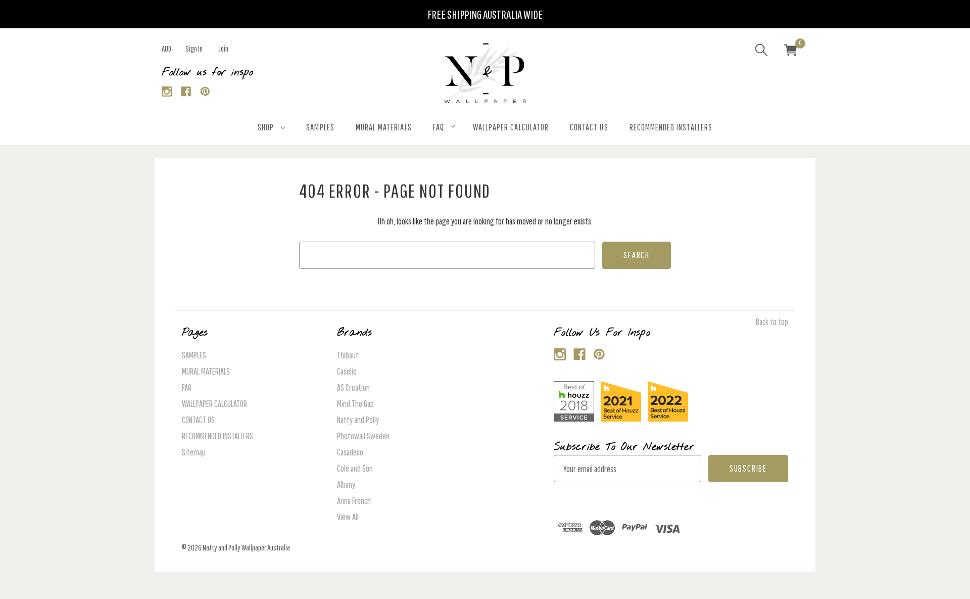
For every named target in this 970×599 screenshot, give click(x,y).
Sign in (194, 48)
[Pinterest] (205, 91)
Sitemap (194, 452)
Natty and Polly (358, 419)
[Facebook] (186, 91)
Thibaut (348, 355)
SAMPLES (320, 127)
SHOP (266, 127)
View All (348, 517)
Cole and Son (355, 468)
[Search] (761, 51)
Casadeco (350, 452)
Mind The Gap (355, 403)
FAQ (438, 127)
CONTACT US (589, 127)
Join (223, 48)
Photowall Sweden (363, 436)
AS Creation (353, 387)
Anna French (354, 500)
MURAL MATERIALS (384, 127)
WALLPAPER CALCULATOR (511, 127)
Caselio (347, 371)
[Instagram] (167, 91)
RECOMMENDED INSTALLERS (670, 127)
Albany (346, 484)
